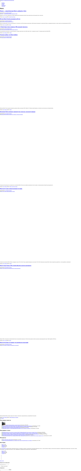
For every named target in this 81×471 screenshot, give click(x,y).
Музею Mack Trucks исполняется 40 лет (10, 19)
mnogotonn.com (4, 448)
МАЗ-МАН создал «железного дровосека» (24, 428)
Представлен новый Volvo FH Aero (19, 434)
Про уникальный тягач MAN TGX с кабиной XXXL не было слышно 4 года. (31, 435)
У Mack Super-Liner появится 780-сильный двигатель (14, 26)
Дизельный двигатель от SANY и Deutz (22, 426)
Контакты (3, 6)
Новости (3, 3)
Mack (10, 24)
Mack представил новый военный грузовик (11, 188)
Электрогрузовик (14, 186)
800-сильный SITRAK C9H (16, 427)
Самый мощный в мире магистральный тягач (24, 425)
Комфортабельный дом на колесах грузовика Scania (28, 432)
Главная (3, 2)
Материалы (4, 5)
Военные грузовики (15, 417)
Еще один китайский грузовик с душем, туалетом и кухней (28, 433)
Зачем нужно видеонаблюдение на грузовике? (24, 440)
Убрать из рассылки (4, 466)
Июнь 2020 (11, 439)
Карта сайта (2, 460)
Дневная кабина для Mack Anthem (9, 34)
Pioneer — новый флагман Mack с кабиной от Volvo (13, 11)
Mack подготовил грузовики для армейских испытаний (14, 342)
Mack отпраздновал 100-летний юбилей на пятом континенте (15, 265)
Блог (4, 24)
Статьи (3, 4)
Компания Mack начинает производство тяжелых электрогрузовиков (17, 111)
